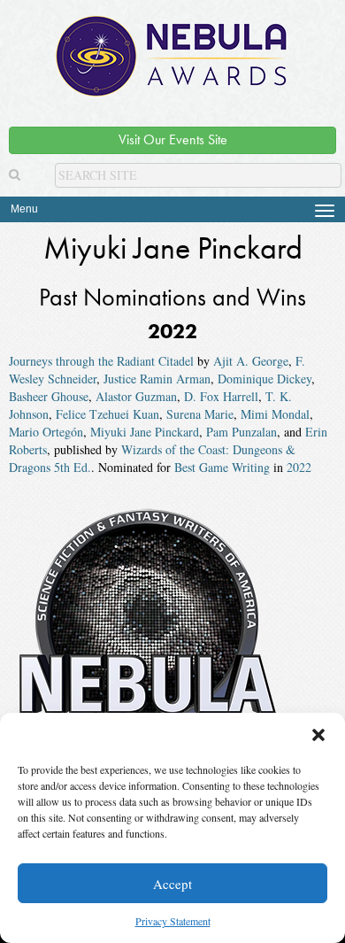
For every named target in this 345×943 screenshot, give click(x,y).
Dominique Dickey (264, 378)
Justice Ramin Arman (157, 378)
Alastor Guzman (136, 396)
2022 (299, 467)
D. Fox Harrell (221, 396)
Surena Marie (200, 414)
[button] (318, 735)
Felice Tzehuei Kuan (107, 414)
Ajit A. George (250, 360)
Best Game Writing (222, 467)
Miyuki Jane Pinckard (144, 431)
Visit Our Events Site (173, 139)
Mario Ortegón (46, 431)
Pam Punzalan (241, 431)
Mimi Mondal (275, 414)
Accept (172, 884)
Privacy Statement (173, 921)
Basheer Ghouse (48, 396)
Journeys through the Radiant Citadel (101, 360)
